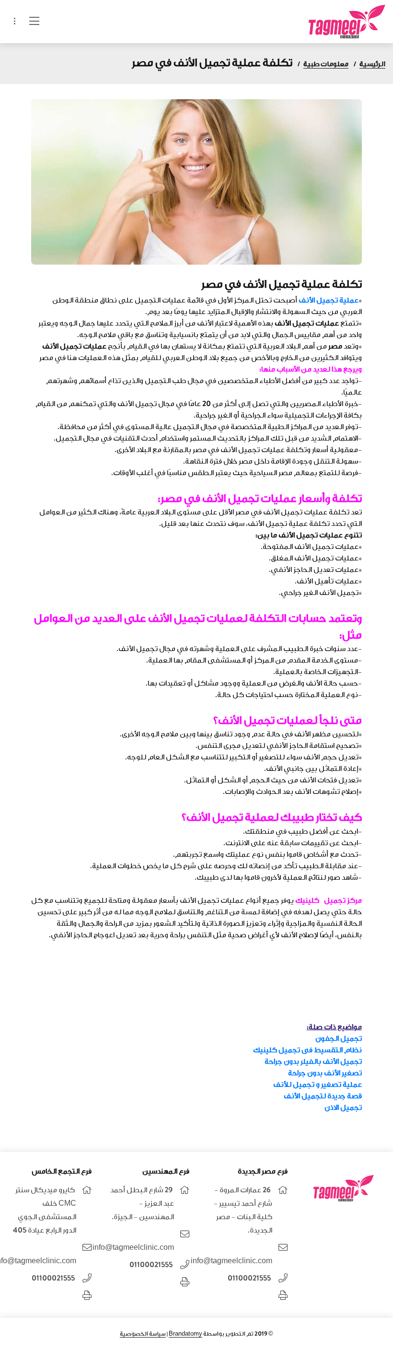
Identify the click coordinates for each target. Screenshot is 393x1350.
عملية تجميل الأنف (328, 300)
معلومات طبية (325, 64)
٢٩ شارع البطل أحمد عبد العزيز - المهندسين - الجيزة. (142, 1203)
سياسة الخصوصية (143, 1333)
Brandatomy (185, 1333)
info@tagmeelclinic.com (231, 1261)
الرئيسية (372, 64)
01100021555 (249, 1278)
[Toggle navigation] (15, 21)
